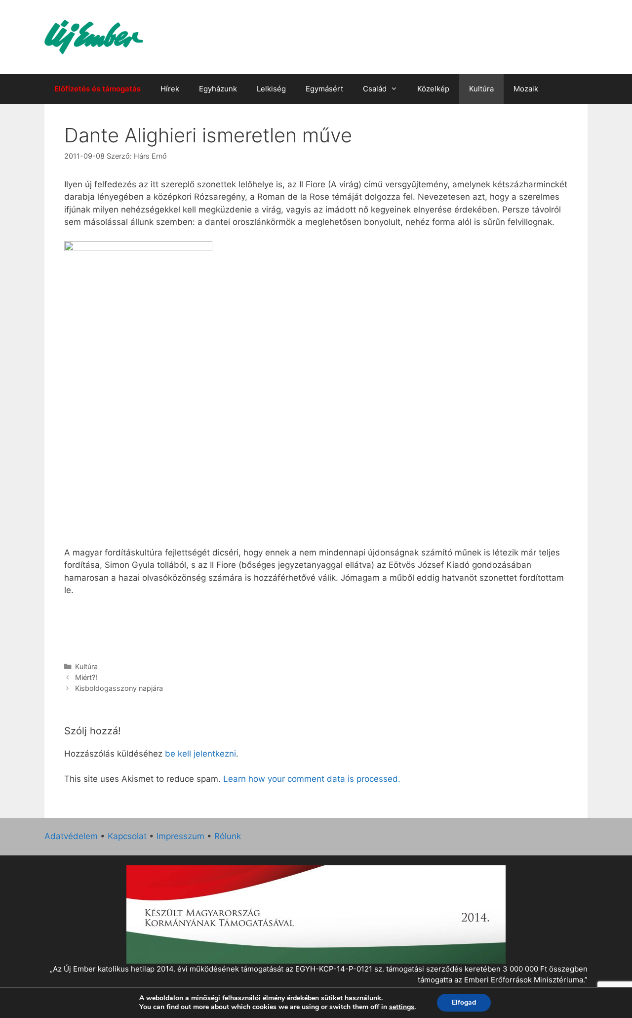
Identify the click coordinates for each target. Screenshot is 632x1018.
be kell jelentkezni (200, 754)
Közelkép (433, 88)
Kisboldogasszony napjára (119, 688)
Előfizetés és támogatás (97, 88)
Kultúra (481, 88)
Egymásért (324, 88)
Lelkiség (271, 88)
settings (401, 1007)
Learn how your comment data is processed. (311, 779)
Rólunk (227, 836)
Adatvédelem (71, 836)
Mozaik (526, 88)
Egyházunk (218, 88)
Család (375, 88)
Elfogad (464, 1002)
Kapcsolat (127, 836)
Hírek (169, 88)
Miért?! (86, 677)
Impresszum (180, 836)
